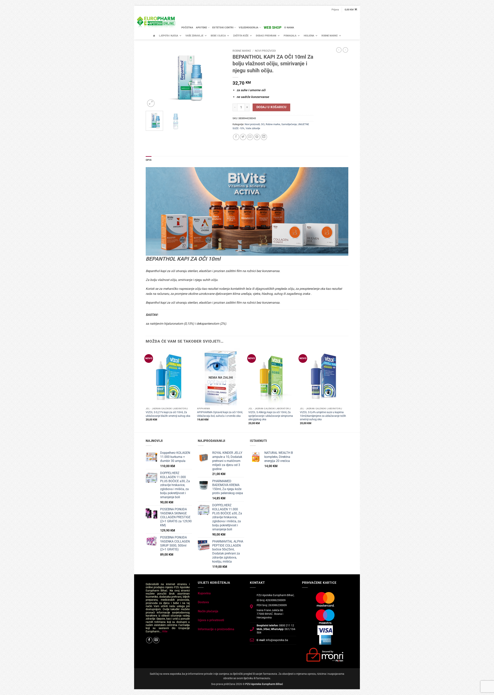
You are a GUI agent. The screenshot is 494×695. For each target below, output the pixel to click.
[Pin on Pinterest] (257, 137)
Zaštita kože (241, 35)
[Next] (220, 78)
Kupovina (204, 593)
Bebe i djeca (218, 35)
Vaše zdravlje (194, 35)
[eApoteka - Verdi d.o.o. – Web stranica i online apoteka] (156, 23)
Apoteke (201, 27)
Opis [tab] (148, 159)
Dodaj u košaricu (271, 107)
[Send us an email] (156, 640)
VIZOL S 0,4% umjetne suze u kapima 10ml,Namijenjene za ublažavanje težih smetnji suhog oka (323, 416)
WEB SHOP (273, 27)
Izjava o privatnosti (211, 620)
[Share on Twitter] (243, 137)
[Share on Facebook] (236, 137)
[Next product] (339, 50)
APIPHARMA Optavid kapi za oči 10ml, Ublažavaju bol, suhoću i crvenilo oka (220, 414)
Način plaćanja (208, 611)
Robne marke (329, 35)
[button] (335, 9)
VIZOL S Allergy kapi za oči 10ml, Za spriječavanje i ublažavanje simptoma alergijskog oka (270, 416)
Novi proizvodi (265, 50)
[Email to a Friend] (250, 137)
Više (164, 631)
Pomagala (290, 35)
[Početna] (154, 36)
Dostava (203, 602)
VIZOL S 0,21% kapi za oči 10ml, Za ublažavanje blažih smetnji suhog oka (168, 414)
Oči (263, 124)
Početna (187, 27)
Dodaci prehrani (266, 35)
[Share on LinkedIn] (264, 137)
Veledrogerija (248, 27)
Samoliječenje (289, 124)
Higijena (309, 35)
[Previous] (152, 78)
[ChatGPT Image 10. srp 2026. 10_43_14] (247, 211)
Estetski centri (222, 27)
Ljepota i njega (168, 35)
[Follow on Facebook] (149, 640)
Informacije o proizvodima (216, 629)
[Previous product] (345, 50)
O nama (289, 27)
